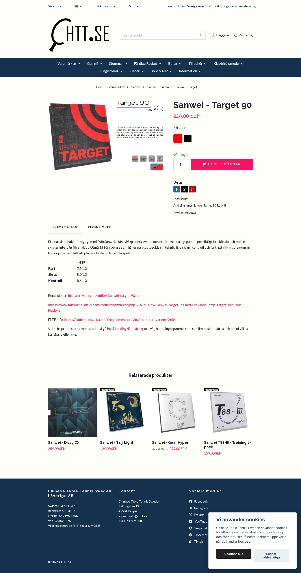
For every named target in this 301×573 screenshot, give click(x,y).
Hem (99, 93)
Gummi (92, 69)
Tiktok (198, 547)
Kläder (134, 77)
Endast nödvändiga (271, 555)
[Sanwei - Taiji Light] (124, 418)
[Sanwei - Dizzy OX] (72, 418)
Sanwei (136, 93)
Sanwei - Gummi (158, 93)
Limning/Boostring (129, 335)
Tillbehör (195, 69)
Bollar (172, 69)
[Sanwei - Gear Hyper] (176, 418)
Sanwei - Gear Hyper (170, 448)
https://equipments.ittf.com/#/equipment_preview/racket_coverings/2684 (120, 325)
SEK (132, 6)
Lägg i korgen (224, 170)
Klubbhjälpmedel (227, 69)
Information (188, 77)
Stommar (116, 69)
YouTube (200, 527)
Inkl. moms (104, 6)
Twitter (198, 521)
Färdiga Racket (145, 69)
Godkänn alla (233, 554)
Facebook (201, 507)
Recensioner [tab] (99, 233)
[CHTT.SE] (99, 35)
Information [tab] (65, 233)
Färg (179, 133)
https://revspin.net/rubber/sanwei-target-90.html (105, 301)
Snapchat (200, 534)
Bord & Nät (159, 77)
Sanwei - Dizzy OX (63, 448)
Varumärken (67, 69)
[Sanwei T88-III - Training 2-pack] (228, 418)
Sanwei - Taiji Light (116, 448)
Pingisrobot (109, 77)
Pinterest (201, 541)
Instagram (200, 514)
